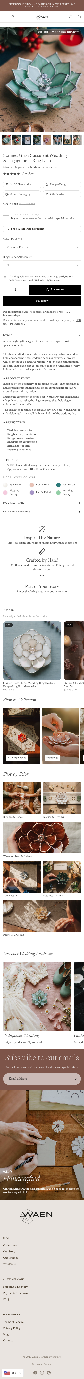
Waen (35, 1357)
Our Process (10, 1258)
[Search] (13, 16)
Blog (6, 1334)
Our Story (9, 1251)
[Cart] (79, 16)
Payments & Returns (15, 1293)
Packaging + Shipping (16, 511)
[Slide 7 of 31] (67, 140)
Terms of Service (13, 1322)
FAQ (6, 1299)
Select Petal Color (14, 239)
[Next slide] (76, 736)
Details (7, 335)
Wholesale (9, 1264)
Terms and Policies (42, 1364)
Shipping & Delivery (15, 1287)
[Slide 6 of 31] (57, 140)
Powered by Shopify (50, 1357)
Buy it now (42, 301)
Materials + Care (13, 502)
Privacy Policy (12, 1328)
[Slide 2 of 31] (16, 140)
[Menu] (4, 16)
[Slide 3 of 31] (26, 140)
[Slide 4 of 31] (37, 140)
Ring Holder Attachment (17, 257)
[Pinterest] (48, 1372)
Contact (8, 1340)
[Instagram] (42, 1372)
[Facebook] (35, 1372)
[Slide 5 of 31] (47, 140)
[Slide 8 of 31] (77, 140)
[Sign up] (75, 1079)
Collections (10, 1245)
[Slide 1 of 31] (6, 140)
